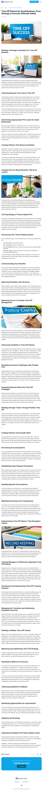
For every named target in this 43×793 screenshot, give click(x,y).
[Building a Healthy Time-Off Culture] (0, 629)
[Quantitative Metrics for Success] (0, 661)
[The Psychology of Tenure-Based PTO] (0, 213)
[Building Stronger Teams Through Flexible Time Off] (0, 407)
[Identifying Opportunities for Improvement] (0, 702)
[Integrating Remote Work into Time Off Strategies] (0, 386)
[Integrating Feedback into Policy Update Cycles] (0, 732)
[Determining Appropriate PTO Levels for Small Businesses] (0, 119)
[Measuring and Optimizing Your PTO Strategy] (0, 648)
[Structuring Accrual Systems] (0, 447)
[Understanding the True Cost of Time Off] (0, 92)
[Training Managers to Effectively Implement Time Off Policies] (0, 561)
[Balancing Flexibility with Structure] (0, 281)
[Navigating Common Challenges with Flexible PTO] (0, 364)
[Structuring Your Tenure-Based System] (0, 234)
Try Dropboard (33, 1)
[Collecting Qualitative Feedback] (0, 686)
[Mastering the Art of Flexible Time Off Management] (0, 299)
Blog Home (17, 781)
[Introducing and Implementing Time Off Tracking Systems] (0, 585)
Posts (5, 7)
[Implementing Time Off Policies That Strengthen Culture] (0, 520)
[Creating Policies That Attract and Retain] (0, 144)
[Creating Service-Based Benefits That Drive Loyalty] (0, 169)
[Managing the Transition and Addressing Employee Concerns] (0, 607)
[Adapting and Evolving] (0, 717)
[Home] (1, 7)
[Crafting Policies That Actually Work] (0, 432)
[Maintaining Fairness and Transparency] (0, 500)
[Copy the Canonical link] (32, 754)
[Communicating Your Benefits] (0, 263)
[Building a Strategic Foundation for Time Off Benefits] (0, 49)
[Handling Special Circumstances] (0, 483)
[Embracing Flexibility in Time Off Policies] (0, 344)
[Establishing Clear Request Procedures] (0, 465)
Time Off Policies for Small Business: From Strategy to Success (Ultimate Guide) (16, 7)
